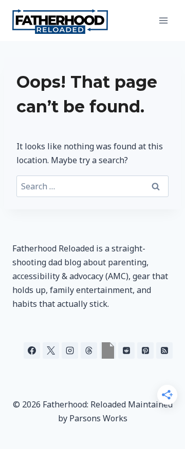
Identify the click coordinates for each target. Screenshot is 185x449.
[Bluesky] (108, 350)
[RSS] (164, 350)
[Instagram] (70, 350)
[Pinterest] (145, 350)
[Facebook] (32, 350)
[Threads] (89, 350)
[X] (51, 350)
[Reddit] (126, 350)
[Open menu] (163, 20)
